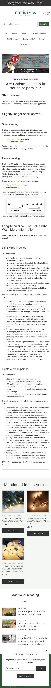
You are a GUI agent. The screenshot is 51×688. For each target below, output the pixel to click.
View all (25, 602)
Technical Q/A (29, 39)
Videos (14, 34)
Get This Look (13, 39)
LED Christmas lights (14, 142)
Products (25, 44)
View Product (13, 531)
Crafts (23, 34)
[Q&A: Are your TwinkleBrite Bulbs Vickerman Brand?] (9, 612)
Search (43, 24)
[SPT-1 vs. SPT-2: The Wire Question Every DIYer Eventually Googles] (9, 623)
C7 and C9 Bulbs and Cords (17, 185)
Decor (41, 39)
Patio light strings (13, 188)
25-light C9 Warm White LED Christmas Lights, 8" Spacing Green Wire (12, 568)
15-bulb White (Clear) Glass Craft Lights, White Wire (38, 520)
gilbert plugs (15, 448)
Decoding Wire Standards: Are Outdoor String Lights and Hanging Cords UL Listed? (33, 641)
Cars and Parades (38, 34)
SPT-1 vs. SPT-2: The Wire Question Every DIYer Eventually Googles (31, 626)
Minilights (16, 79)
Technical (24, 79)
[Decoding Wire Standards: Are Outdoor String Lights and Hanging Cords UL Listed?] (9, 639)
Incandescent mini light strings (18, 139)
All (6, 34)
